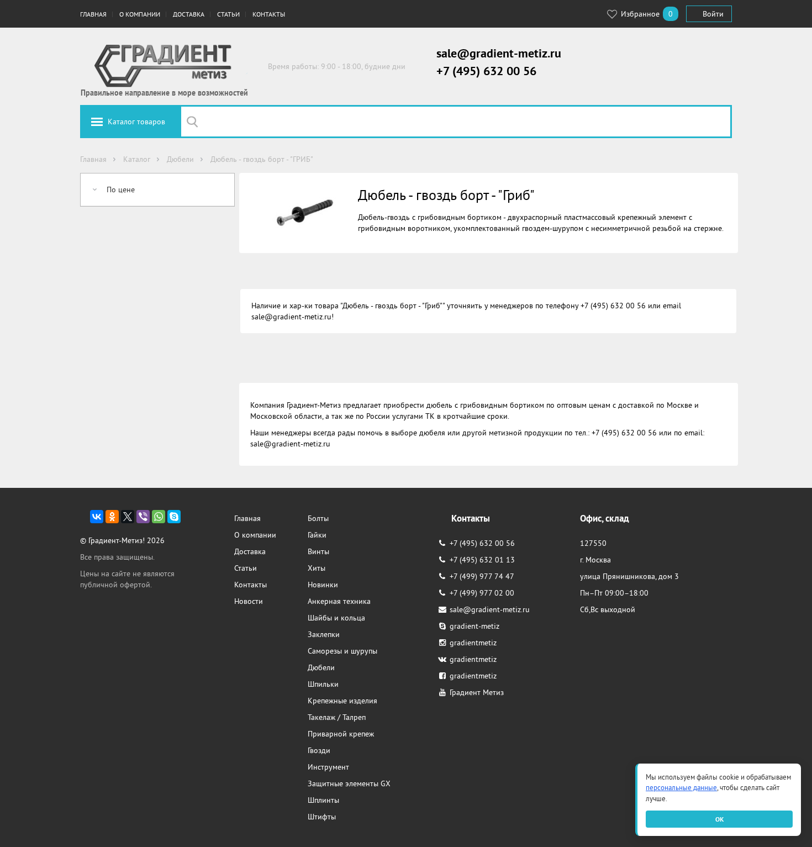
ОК (719, 819)
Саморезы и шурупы (342, 651)
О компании (139, 14)
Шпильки (323, 684)
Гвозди (319, 750)
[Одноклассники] (112, 516)
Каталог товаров (136, 122)
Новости (248, 601)
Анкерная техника (339, 601)
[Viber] (143, 516)
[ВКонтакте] (96, 516)
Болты (318, 518)
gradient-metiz (474, 626)
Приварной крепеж (341, 734)
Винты (318, 551)
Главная (93, 14)
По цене (121, 189)
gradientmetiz (473, 643)
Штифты (322, 817)
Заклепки (324, 634)
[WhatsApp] (158, 516)
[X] (127, 516)
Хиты (316, 568)
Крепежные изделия (342, 701)
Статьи (228, 14)
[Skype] (174, 516)
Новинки (323, 585)
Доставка (188, 14)
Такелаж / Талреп (337, 717)
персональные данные (681, 787)
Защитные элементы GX (349, 783)
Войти (713, 14)
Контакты (268, 14)
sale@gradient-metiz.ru (498, 53)
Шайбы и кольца (336, 618)
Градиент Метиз (477, 692)
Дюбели (321, 667)
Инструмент (328, 767)
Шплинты (323, 800)
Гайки (317, 535)
